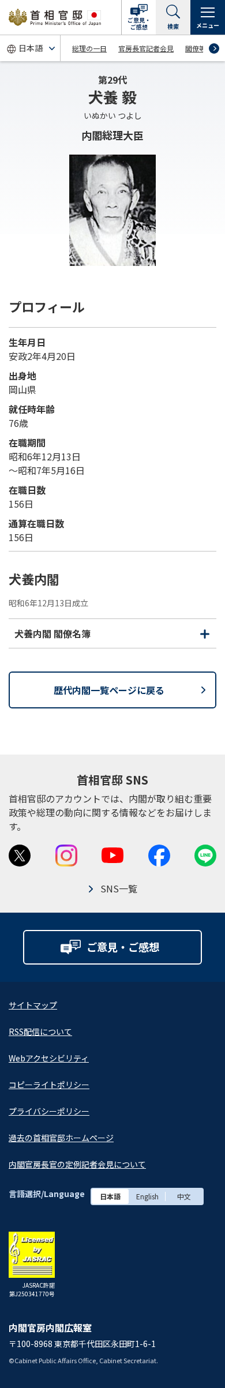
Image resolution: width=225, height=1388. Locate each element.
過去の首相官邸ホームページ (61, 1137)
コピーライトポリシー (49, 1084)
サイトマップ (33, 1005)
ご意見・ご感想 (139, 23)
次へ (214, 48)
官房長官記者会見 (146, 48)
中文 (184, 1196)
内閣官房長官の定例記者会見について (77, 1164)
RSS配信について (40, 1031)
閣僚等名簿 (202, 48)
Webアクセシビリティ (49, 1058)
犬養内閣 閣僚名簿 (111, 637)
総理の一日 (89, 48)
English (147, 1196)
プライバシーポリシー (49, 1111)
